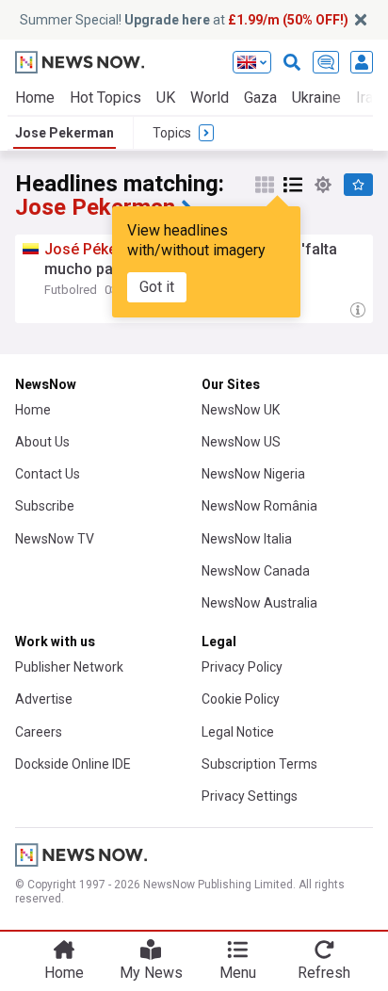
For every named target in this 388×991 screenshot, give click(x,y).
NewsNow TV (54, 538)
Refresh (324, 973)
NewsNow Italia (247, 538)
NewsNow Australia (259, 602)
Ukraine (316, 97)
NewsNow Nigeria (253, 473)
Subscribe (44, 505)
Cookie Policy (241, 699)
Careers (38, 731)
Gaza (260, 97)
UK (165, 97)
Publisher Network (69, 666)
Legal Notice (238, 731)
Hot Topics (105, 97)
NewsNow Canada (256, 570)
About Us (42, 441)
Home (35, 97)
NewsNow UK (241, 409)
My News (151, 973)
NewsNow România (259, 505)
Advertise (44, 699)
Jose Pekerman (64, 132)
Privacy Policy (242, 666)
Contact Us (47, 473)
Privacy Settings (250, 796)
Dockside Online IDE (73, 764)
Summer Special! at (184, 19)
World (209, 97)
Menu (237, 973)
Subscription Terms (259, 764)
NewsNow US (241, 441)
